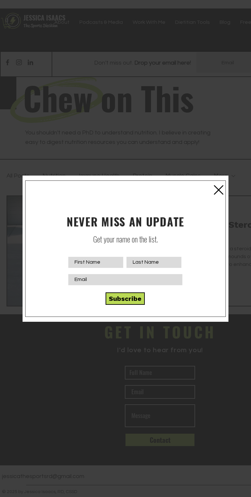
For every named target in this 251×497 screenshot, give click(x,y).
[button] (219, 190)
